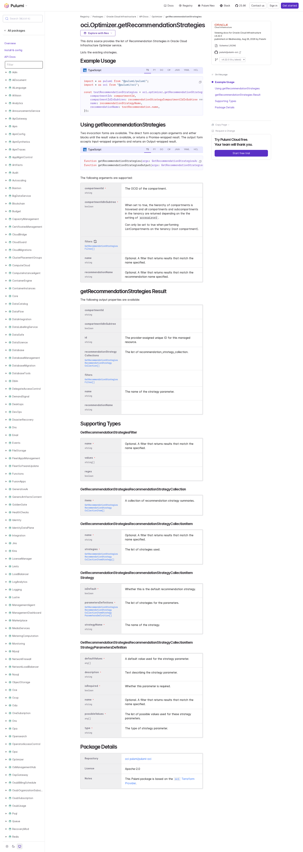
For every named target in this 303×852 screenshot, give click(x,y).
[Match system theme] (19, 846)
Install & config (13, 50)
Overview (10, 43)
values (89, 457)
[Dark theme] (13, 846)
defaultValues (93, 658)
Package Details (224, 107)
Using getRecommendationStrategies (237, 88)
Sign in (273, 5)
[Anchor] (208, 24)
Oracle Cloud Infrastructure (121, 16)
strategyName (93, 624)
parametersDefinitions (99, 602)
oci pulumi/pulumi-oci (138, 759)
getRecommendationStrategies (183, 16)
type (87, 728)
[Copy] (200, 82)
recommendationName (99, 272)
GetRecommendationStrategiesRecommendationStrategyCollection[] (101, 363)
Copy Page (221, 124)
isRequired (91, 685)
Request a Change (225, 131)
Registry (188, 5)
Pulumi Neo (208, 5)
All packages (16, 30)
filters (88, 241)
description (92, 672)
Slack (227, 5)
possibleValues (94, 713)
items (88, 500)
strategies (91, 549)
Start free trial (241, 153)
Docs (171, 5)
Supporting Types (225, 101)
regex (88, 471)
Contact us (257, 5)
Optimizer (157, 16)
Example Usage (224, 82)
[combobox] (23, 18)
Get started (290, 5)
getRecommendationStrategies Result (238, 94)
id (86, 337)
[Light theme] (7, 846)
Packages (98, 16)
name (88, 257)
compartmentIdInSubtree (100, 201)
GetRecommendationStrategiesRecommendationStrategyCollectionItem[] (101, 508)
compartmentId (94, 188)
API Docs (10, 57)
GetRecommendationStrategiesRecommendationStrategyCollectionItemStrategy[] (101, 557)
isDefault (90, 588)
